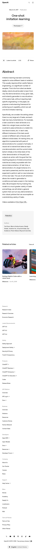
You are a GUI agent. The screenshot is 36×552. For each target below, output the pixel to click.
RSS (3, 511)
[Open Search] (29, 2)
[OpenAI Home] (5, 2)
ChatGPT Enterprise (8, 372)
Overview (5, 392)
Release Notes (6, 383)
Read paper (19, 26)
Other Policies (6, 528)
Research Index (6, 309)
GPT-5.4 (4, 334)
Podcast (4, 508)
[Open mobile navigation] (33, 2)
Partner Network (7, 425)
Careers (4, 470)
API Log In (6, 396)
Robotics (8, 216)
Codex (4, 379)
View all (31, 244)
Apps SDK (5, 438)
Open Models (6, 442)
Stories (4, 492)
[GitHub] (18, 536)
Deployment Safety (8, 347)
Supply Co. (5, 500)
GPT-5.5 (4, 330)
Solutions (4, 413)
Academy (5, 496)
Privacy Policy (6, 524)
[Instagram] (22, 536)
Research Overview (7, 313)
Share (32, 60)
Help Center (6, 483)
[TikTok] (25, 536)
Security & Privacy (7, 351)
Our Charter (5, 466)
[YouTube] (10, 536)
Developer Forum (7, 453)
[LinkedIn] (14, 536)
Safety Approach (7, 343)
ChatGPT (5, 364)
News (3, 474)
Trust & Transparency (8, 355)
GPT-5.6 (4, 326)
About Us (4, 462)
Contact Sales (6, 428)
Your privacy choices (23, 541)
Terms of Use (6, 521)
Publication (23, 10)
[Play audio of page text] (3, 60)
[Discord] (29, 536)
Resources (5, 417)
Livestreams (5, 504)
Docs (4, 400)
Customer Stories (7, 421)
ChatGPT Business (8, 368)
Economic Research (8, 317)
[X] (6, 536)
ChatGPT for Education (9, 376)
